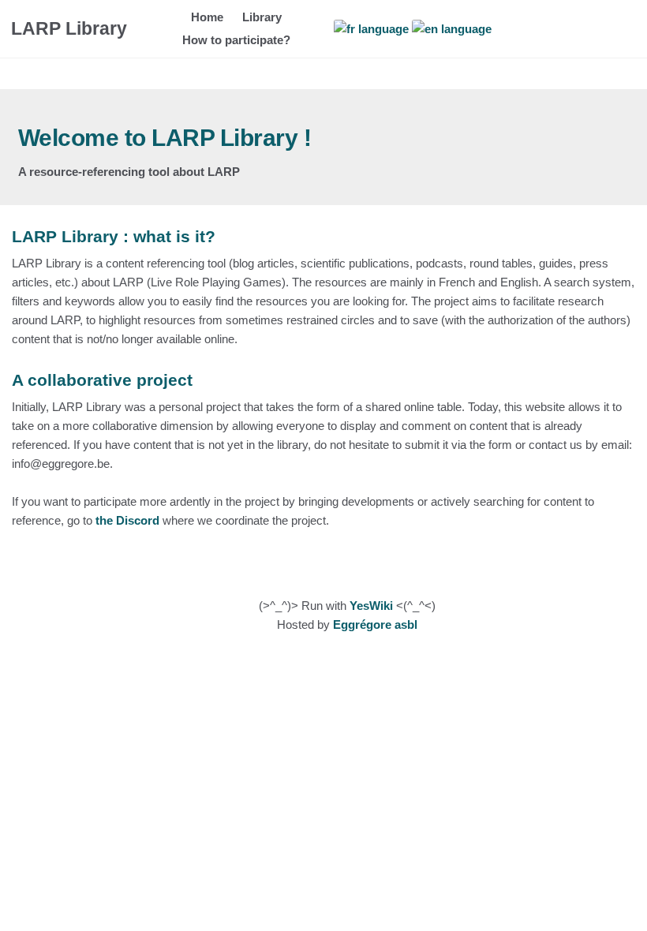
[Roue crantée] (585, 29)
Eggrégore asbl (375, 624)
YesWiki (371, 605)
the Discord (127, 520)
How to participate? (236, 40)
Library (262, 17)
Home (207, 17)
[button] (622, 29)
